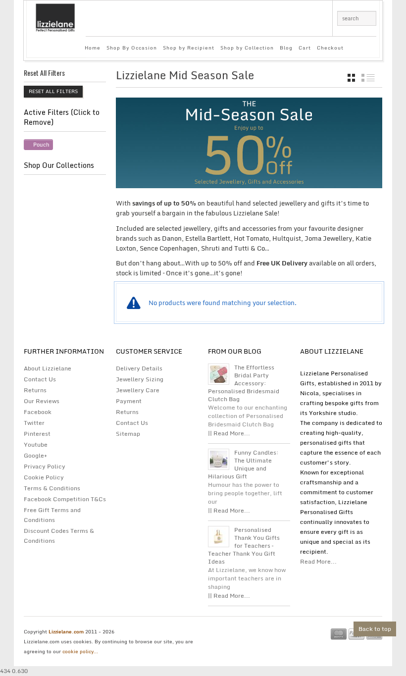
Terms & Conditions (52, 488)
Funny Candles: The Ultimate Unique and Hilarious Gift (243, 464)
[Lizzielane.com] (55, 16)
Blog (286, 48)
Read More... (318, 561)
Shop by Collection (247, 48)
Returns (35, 390)
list (368, 78)
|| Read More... (229, 433)
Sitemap (128, 433)
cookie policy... (80, 651)
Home (93, 48)
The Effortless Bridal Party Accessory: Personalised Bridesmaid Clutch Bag (243, 383)
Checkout (330, 48)
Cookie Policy (44, 477)
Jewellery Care (137, 390)
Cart (305, 48)
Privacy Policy (44, 466)
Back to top (374, 628)
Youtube (36, 444)
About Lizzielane (47, 368)
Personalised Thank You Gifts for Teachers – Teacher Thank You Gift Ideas (244, 546)
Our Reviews (41, 401)
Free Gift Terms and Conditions (52, 514)
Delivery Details (139, 368)
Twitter (34, 422)
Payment (129, 401)
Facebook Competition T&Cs (65, 499)
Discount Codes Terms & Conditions (59, 535)
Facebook (37, 411)
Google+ (35, 455)
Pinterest (37, 433)
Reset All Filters (53, 91)
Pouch (41, 144)
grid (351, 78)
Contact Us (40, 379)
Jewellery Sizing (139, 379)
